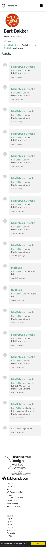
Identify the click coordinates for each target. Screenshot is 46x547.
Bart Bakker (16, 70)
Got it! (37, 544)
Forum (9, 495)
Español (9, 522)
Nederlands (11, 530)
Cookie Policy (12, 501)
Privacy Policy (12, 503)
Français (9, 524)
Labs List (10, 484)
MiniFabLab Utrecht (12, 45)
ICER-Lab (7, 48)
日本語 (9, 536)
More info (21, 545)
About (9, 489)
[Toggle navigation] (41, 5)
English (9, 519)
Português (10, 533)
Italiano (9, 527)
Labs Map (10, 486)
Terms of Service (13, 506)
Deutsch (9, 516)
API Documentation (14, 492)
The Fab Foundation (14, 498)
